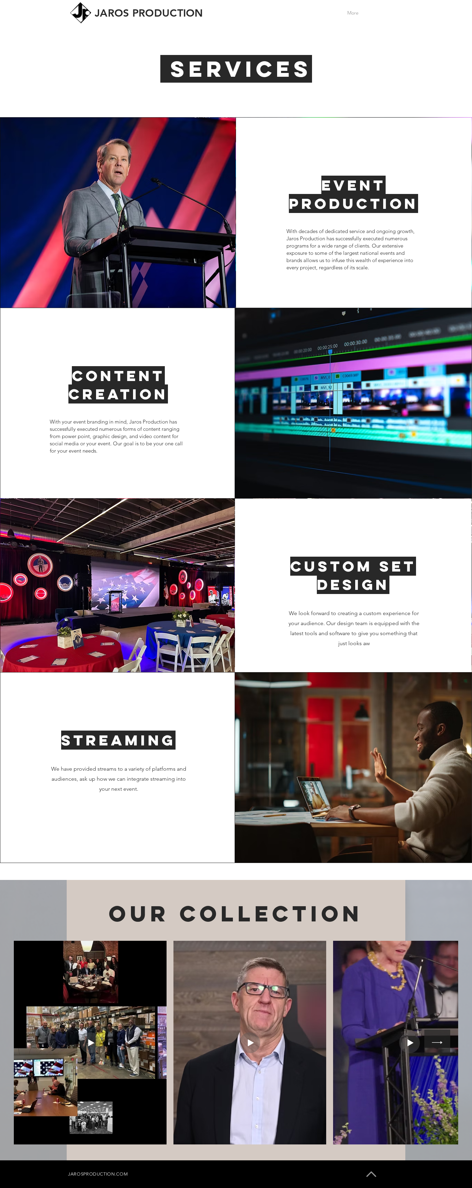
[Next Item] (437, 1043)
